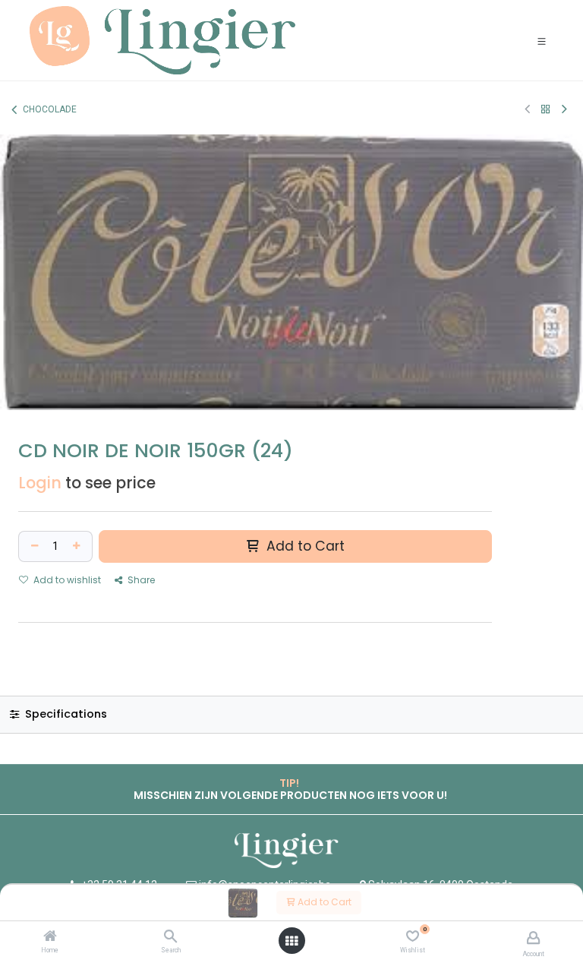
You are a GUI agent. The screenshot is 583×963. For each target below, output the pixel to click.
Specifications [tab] (64, 713)
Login (39, 483)
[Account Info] (533, 937)
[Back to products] (546, 109)
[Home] (50, 937)
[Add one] (78, 546)
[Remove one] (32, 546)
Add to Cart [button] (304, 546)
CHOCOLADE (50, 109)
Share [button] (140, 579)
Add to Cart (323, 901)
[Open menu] (291, 941)
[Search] (170, 937)
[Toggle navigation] (541, 41)
